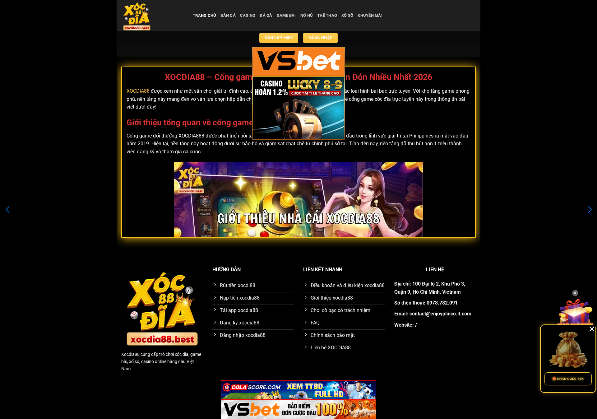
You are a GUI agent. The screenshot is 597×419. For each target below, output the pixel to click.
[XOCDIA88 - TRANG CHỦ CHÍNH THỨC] (152, 15)
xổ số (347, 15)
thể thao (327, 15)
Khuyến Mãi (370, 15)
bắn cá (228, 15)
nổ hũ (306, 15)
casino (248, 15)
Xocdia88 (130, 354)
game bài (286, 15)
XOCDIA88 (138, 91)
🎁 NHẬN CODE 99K (568, 378)
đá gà (266, 15)
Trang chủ (204, 15)
